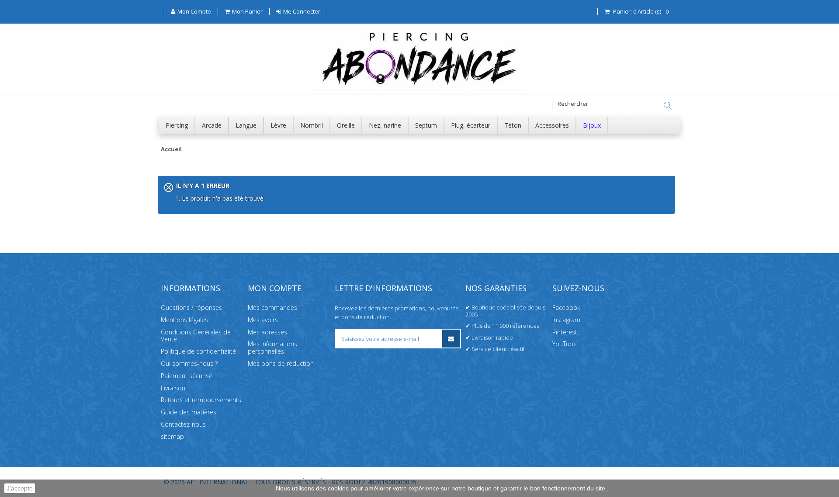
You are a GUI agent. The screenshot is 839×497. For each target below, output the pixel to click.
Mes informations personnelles (272, 347)
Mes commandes (272, 307)
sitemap (172, 436)
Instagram (566, 320)
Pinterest (564, 332)
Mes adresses (267, 332)
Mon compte (275, 288)
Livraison (173, 388)
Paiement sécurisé (186, 376)
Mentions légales (184, 320)
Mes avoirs (263, 320)
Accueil (171, 149)
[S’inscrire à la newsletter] (451, 339)
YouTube (564, 344)
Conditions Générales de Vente (196, 336)
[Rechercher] (667, 105)
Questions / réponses (191, 307)
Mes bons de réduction (281, 363)
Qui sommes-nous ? (189, 363)
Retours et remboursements (201, 400)
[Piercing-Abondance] (419, 89)
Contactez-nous (183, 424)
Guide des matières (188, 412)
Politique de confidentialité (198, 351)
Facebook (566, 307)
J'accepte (20, 488)
